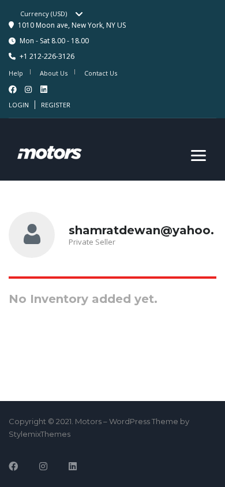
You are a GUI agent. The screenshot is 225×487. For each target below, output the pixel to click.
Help (16, 73)
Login (19, 104)
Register (55, 104)
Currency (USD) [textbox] (43, 13)
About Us (54, 73)
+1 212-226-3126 (47, 56)
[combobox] (55, 13)
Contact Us (100, 73)
